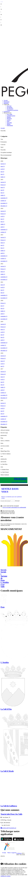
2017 (2, 369)
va (1, 9)
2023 (2, 234)
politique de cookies (5, 876)
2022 (2, 263)
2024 (2, 208)
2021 (2, 282)
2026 (2, 161)
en (1, 14)
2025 (2, 179)
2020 (2, 300)
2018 (2, 353)
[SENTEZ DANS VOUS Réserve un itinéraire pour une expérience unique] (14, 485)
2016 (2, 400)
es (1, 4)
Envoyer (17, 500)
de (1, 25)
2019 (2, 321)
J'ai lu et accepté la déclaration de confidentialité (14, 507)
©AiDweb (19, 853)
